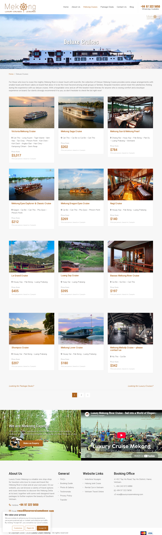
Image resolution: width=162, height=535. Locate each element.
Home (66, 7)
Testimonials (65, 491)
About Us (76, 7)
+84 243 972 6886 (124, 486)
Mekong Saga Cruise (71, 131)
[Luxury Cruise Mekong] (20, 7)
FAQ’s (62, 479)
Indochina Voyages (93, 479)
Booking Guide (66, 483)
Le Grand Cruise (20, 275)
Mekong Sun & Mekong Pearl (124, 131)
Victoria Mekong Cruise (24, 131)
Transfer (63, 500)
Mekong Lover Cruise (72, 347)
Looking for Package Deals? (21, 386)
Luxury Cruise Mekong (40, 533)
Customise (18, 528)
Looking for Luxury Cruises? (140, 386)
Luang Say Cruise (70, 275)
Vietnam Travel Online (94, 491)
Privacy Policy (66, 495)
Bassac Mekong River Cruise (124, 275)
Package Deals (107, 7)
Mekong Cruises (90, 7)
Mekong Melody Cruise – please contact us (126, 348)
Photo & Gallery (67, 487)
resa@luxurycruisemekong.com (35, 511)
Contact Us (122, 7)
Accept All (42, 528)
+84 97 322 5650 (28, 505)
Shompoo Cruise (20, 347)
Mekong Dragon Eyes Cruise (75, 203)
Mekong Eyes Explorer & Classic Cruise (31, 203)
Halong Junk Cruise (93, 483)
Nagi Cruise (116, 203)
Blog (132, 7)
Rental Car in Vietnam (94, 487)
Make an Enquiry (31, 443)
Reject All (30, 528)
